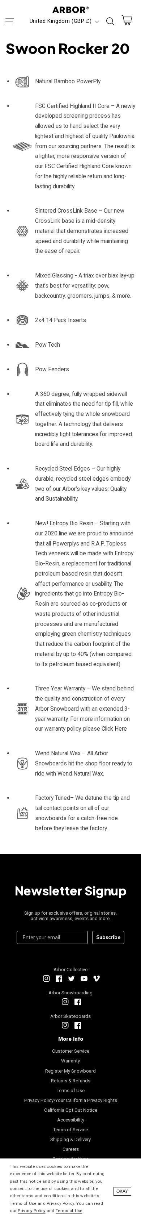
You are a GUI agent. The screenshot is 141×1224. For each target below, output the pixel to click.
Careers (71, 1149)
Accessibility (70, 1120)
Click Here (114, 728)
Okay (122, 1191)
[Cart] (127, 22)
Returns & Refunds (70, 1080)
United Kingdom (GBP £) (61, 21)
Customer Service (70, 1051)
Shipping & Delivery (70, 1139)
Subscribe (108, 937)
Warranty (70, 1061)
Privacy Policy (31, 1210)
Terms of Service (70, 1129)
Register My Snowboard (70, 1071)
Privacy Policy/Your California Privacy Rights (70, 1100)
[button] (9, 21)
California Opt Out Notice (70, 1110)
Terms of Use (71, 1090)
